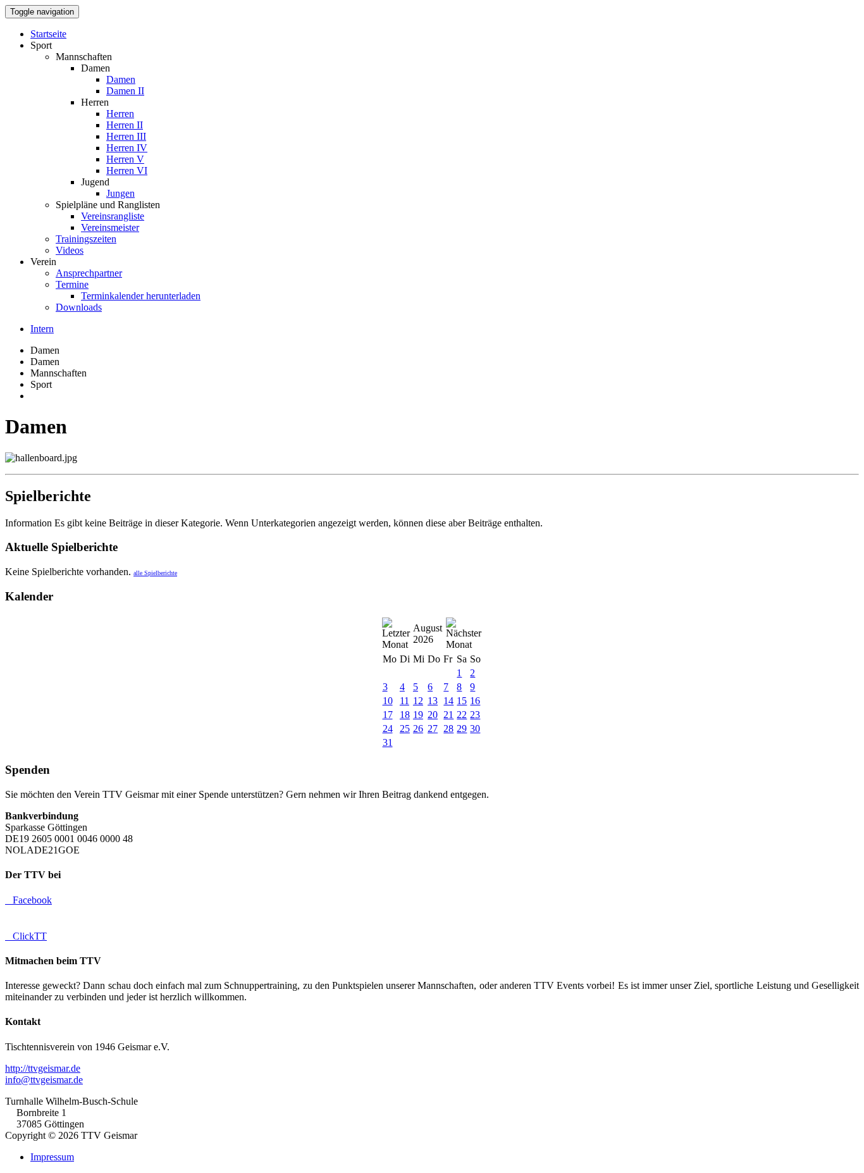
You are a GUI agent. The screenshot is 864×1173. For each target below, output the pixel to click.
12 (418, 700)
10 (388, 700)
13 (433, 700)
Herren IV (126, 147)
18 (405, 714)
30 (475, 728)
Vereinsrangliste (112, 216)
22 (462, 714)
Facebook (28, 900)
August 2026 (427, 634)
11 (404, 700)
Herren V (125, 159)
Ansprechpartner (89, 273)
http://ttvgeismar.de (42, 1068)
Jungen (120, 193)
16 (475, 700)
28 (448, 728)
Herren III (126, 136)
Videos (69, 250)
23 (475, 714)
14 (448, 700)
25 (405, 728)
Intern (42, 328)
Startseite (48, 33)
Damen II (125, 90)
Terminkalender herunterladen (141, 295)
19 (418, 714)
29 (462, 728)
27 (433, 728)
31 (388, 742)
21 (448, 714)
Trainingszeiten (86, 238)
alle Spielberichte (155, 572)
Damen (120, 79)
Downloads (79, 307)
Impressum (52, 1156)
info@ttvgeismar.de (44, 1079)
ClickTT (26, 936)
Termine (72, 284)
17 (388, 714)
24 (388, 728)
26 (418, 728)
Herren (120, 113)
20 (433, 714)
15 (462, 700)
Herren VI (126, 170)
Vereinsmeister (110, 227)
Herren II (124, 125)
